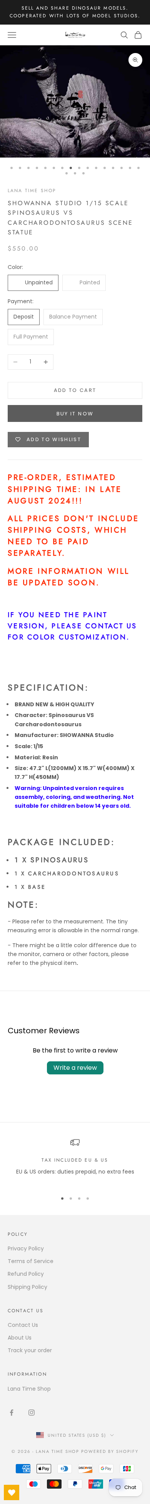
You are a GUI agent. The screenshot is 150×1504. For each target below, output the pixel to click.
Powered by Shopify (109, 1451)
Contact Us (23, 1325)
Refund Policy (26, 1274)
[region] (75, 1161)
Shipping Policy (27, 1287)
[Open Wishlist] (11, 1492)
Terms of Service (30, 1261)
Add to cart (75, 390)
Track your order (30, 1350)
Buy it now (75, 413)
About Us (20, 1337)
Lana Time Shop (32, 190)
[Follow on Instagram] (31, 1412)
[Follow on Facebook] (11, 1412)
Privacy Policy (26, 1248)
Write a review (75, 1067)
